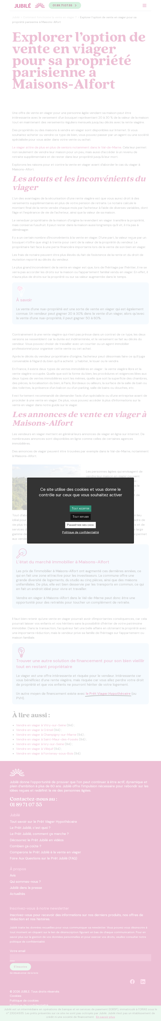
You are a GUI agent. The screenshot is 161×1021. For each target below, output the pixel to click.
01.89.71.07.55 (62, 5)
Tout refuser (80, 516)
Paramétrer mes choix (80, 525)
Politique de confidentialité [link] (80, 532)
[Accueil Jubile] (29, 5)
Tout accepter (80, 508)
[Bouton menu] (144, 5)
